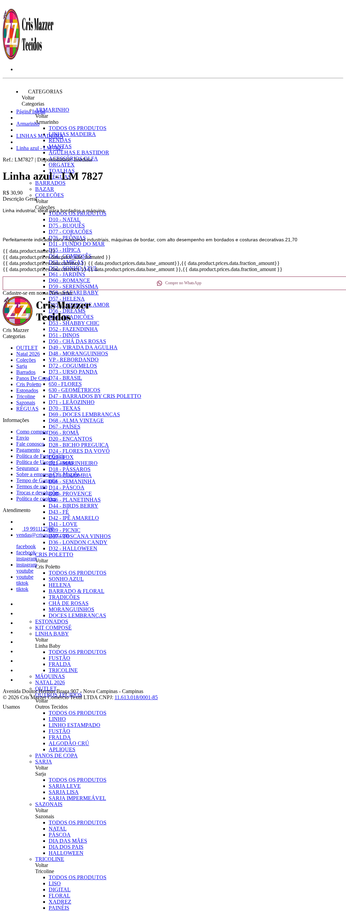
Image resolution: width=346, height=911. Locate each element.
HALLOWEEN (66, 853)
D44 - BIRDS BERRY (73, 506)
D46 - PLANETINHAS (75, 500)
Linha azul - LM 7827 (40, 148)
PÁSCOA (60, 835)
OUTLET (27, 348)
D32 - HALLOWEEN (73, 548)
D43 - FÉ (59, 512)
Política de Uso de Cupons (44, 462)
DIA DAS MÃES (68, 841)
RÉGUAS (27, 409)
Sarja (43, 761)
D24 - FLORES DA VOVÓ (79, 451)
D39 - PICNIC (64, 530)
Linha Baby (52, 634)
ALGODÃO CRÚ (69, 743)
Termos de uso (31, 486)
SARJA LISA (64, 792)
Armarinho (52, 110)
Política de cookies (36, 499)
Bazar (44, 189)
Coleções (49, 195)
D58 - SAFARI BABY (74, 292)
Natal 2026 (50, 682)
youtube (24, 571)
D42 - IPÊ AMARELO (74, 518)
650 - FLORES (65, 384)
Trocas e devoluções (37, 492)
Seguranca (27, 468)
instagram (26, 558)
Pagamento (28, 450)
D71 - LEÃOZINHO (72, 402)
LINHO (57, 719)
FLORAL (59, 895)
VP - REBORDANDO (74, 359)
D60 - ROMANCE (69, 280)
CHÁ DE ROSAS (69, 603)
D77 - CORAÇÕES (70, 232)
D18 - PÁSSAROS (70, 469)
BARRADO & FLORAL (76, 591)
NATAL (58, 828)
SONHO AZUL (66, 579)
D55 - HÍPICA (65, 250)
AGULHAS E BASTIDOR (79, 152)
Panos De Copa (56, 755)
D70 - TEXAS (64, 408)
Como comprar (32, 432)
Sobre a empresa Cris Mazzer (47, 474)
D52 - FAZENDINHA (73, 329)
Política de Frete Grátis (40, 456)
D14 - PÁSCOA (66, 487)
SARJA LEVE (65, 786)
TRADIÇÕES (64, 597)
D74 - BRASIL (65, 378)
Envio (22, 438)
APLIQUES (62, 749)
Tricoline (49, 859)
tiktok (22, 583)
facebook (26, 546)
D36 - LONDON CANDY (78, 542)
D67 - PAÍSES (64, 426)
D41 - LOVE (63, 524)
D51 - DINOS (64, 335)
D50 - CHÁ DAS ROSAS (77, 341)
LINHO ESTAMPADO (74, 725)
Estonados (51, 621)
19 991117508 (38, 529)
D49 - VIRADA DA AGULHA (83, 347)
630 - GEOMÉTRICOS (74, 390)
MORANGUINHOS (71, 609)
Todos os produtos (77, 128)
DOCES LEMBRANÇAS (77, 615)
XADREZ (60, 902)
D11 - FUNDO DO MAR (77, 244)
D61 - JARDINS (67, 274)
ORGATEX (62, 165)
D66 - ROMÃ (64, 433)
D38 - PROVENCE (70, 493)
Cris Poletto (54, 554)
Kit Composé (53, 627)
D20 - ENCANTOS (70, 439)
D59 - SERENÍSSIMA (73, 286)
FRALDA (60, 664)
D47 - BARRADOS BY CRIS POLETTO (95, 396)
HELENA (60, 585)
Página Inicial (30, 111)
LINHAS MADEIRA (72, 134)
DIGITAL (60, 889)
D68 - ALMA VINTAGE (76, 420)
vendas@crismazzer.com (42, 535)
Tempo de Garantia (36, 480)
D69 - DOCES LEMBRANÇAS (84, 414)
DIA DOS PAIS (66, 847)
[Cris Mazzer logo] (28, 58)
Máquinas (50, 676)
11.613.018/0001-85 (136, 697)
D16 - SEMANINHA (72, 481)
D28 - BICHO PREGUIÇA (79, 445)
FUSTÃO (59, 658)
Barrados (50, 183)
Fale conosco (30, 444)
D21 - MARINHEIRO (73, 463)
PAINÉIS (59, 908)
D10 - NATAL (64, 219)
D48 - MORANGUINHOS (78, 353)
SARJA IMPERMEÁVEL (77, 798)
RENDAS (60, 140)
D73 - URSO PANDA (73, 372)
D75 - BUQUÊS (67, 225)
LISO (55, 883)
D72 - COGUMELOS (73, 366)
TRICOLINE (63, 670)
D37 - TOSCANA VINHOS (80, 536)
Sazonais (49, 804)
